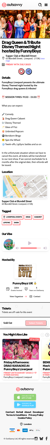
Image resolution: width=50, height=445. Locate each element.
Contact (10, 412)
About (27, 412)
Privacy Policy (36, 415)
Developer (38, 412)
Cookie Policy (25, 418)
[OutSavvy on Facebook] (46, 438)
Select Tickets (36, 323)
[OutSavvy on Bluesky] (41, 438)
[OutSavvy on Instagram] (36, 438)
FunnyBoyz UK (22, 283)
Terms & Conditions (16, 415)
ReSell (19, 412)
